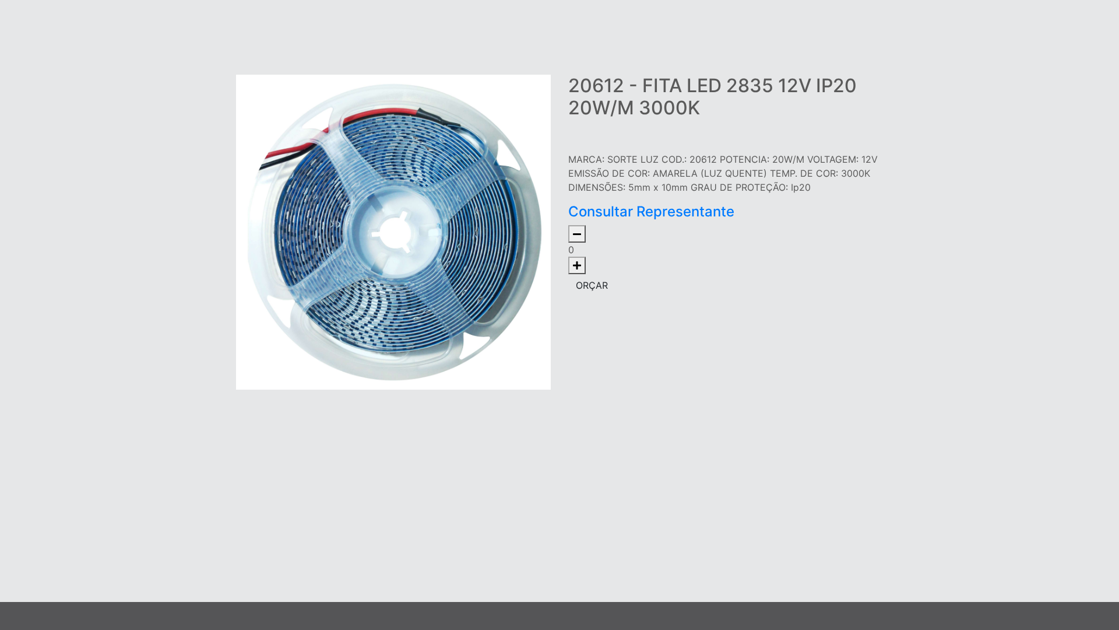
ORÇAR (592, 285)
